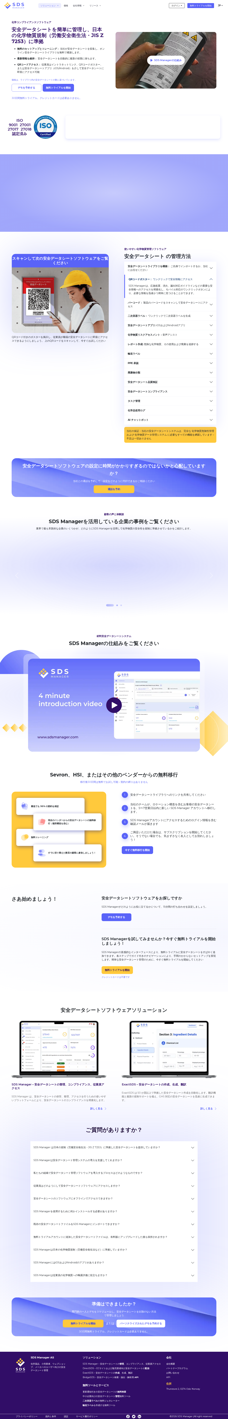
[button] (114, 489)
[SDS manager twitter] (133, 1416)
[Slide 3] (121, 605)
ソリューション (48, 5)
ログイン (176, 5)
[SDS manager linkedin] (139, 1416)
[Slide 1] (107, 605)
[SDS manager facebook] (128, 1416)
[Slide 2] (114, 605)
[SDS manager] (14, 5)
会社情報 (77, 5)
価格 (66, 5)
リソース (93, 5)
